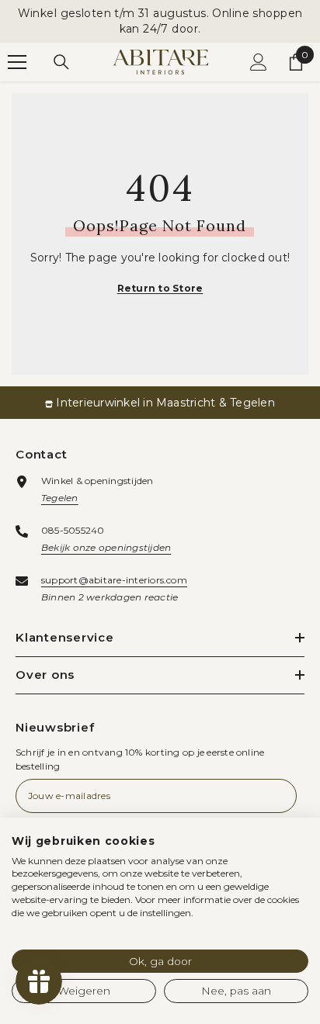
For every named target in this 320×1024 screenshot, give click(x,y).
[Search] (61, 62)
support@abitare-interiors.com (114, 580)
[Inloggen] (258, 62)
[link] (160, 402)
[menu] (17, 62)
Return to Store (160, 288)
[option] (160, 402)
